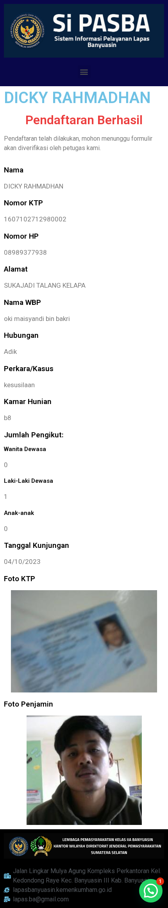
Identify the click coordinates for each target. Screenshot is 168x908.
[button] (84, 71)
